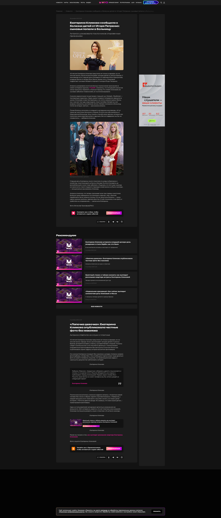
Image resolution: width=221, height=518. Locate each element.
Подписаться (114, 213)
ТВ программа (125, 2)
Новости (59, 2)
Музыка (139, 2)
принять (156, 511)
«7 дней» (92, 88)
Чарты (66, 2)
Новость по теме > (91, 426)
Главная (59, 11)
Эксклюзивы (74, 2)
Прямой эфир (114, 2)
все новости (96, 306)
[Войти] (164, 2)
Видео (88, 2)
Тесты (83, 2)
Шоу (132, 2)
